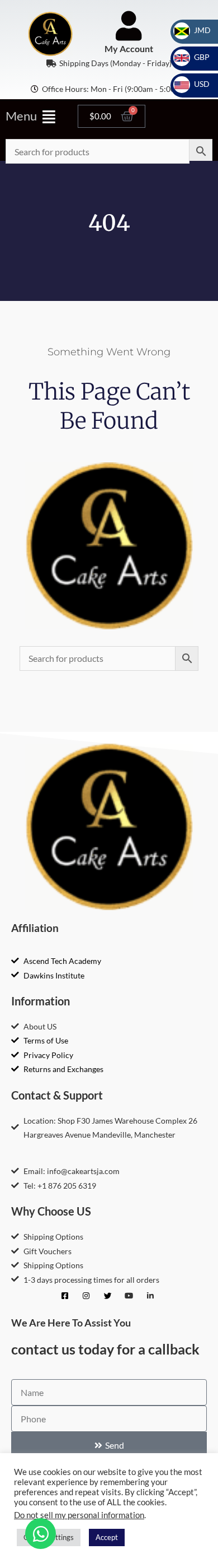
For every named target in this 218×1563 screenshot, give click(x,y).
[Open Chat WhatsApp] (40, 1533)
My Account (129, 48)
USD (195, 84)
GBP (195, 57)
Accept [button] (107, 1537)
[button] (36, 116)
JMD (196, 30)
